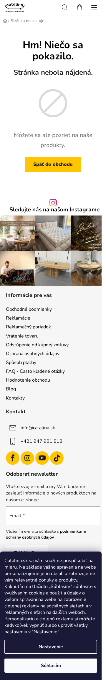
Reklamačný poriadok (28, 327)
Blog (11, 389)
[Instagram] (27, 458)
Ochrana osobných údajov (32, 353)
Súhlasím (51, 665)
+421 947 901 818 (41, 441)
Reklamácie (18, 318)
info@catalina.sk (38, 427)
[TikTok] (57, 458)
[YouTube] (42, 458)
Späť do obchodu (53, 164)
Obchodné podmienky (29, 309)
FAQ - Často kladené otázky (35, 371)
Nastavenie (51, 647)
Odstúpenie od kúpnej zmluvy (37, 345)
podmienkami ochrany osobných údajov (46, 534)
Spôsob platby (21, 362)
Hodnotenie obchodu (28, 380)
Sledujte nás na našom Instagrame (54, 210)
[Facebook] (12, 458)
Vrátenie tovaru (22, 336)
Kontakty (15, 398)
